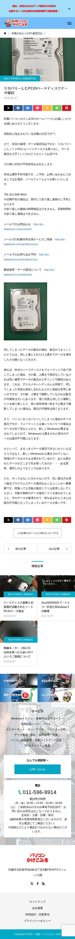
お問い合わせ (37, 769)
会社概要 (37, 908)
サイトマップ (37, 901)
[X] (32, 883)
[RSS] (43, 883)
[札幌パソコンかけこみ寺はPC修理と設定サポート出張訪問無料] (16, 23)
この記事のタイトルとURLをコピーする (37, 533)
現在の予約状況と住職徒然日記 (20, 78)
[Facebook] (37, 883)
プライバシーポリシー (37, 920)
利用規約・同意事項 (37, 914)
